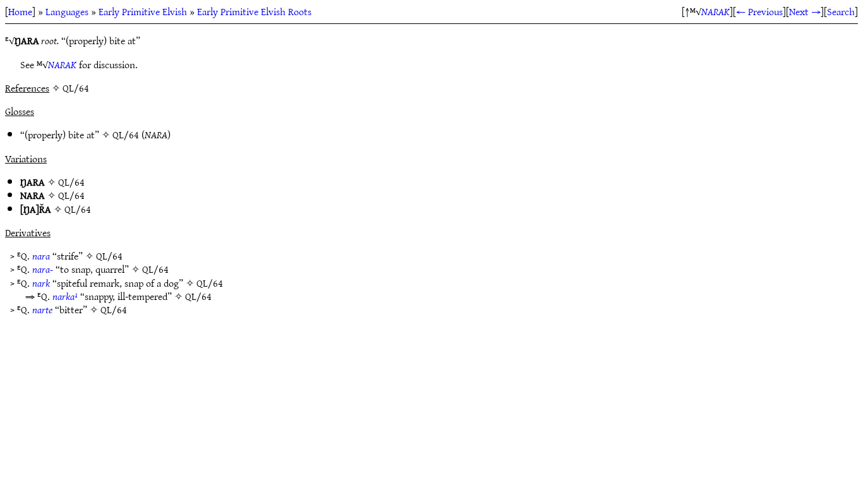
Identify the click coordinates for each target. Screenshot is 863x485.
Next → (805, 11)
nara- (42, 269)
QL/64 (125, 134)
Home (20, 11)
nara (41, 256)
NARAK (715, 11)
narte (42, 309)
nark (41, 283)
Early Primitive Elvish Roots (254, 11)
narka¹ (65, 296)
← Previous (759, 11)
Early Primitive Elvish (143, 11)
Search (841, 11)
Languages (66, 11)
